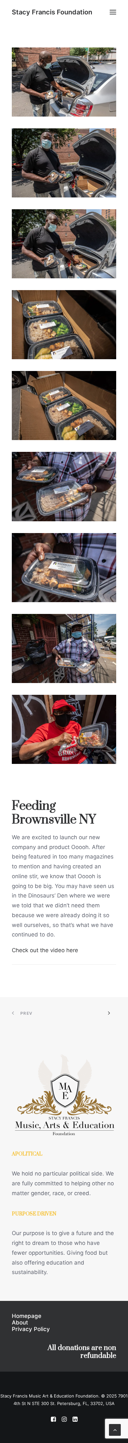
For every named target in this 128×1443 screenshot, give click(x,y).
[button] (113, 12)
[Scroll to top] (115, 1429)
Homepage (26, 1316)
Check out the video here (45, 950)
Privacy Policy (31, 1329)
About (20, 1322)
